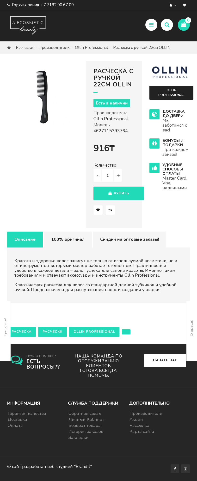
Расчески (24, 47)
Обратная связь (84, 413)
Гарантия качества (27, 413)
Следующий (192, 327)
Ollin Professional (91, 47)
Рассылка (139, 425)
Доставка (17, 419)
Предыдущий (5, 327)
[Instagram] (185, 468)
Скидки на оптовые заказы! (129, 239)
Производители (145, 413)
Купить (121, 193)
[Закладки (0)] (185, 5)
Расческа (21, 331)
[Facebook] (175, 468)
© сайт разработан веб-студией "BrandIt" (49, 466)
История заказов (85, 431)
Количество (104, 165)
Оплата (15, 425)
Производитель (54, 47)
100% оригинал (68, 239)
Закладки (78, 437)
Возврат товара (84, 425)
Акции (136, 419)
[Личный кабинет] (173, 5)
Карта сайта (141, 431)
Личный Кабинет (86, 419)
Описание (25, 239)
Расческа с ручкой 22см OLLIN (142, 47)
